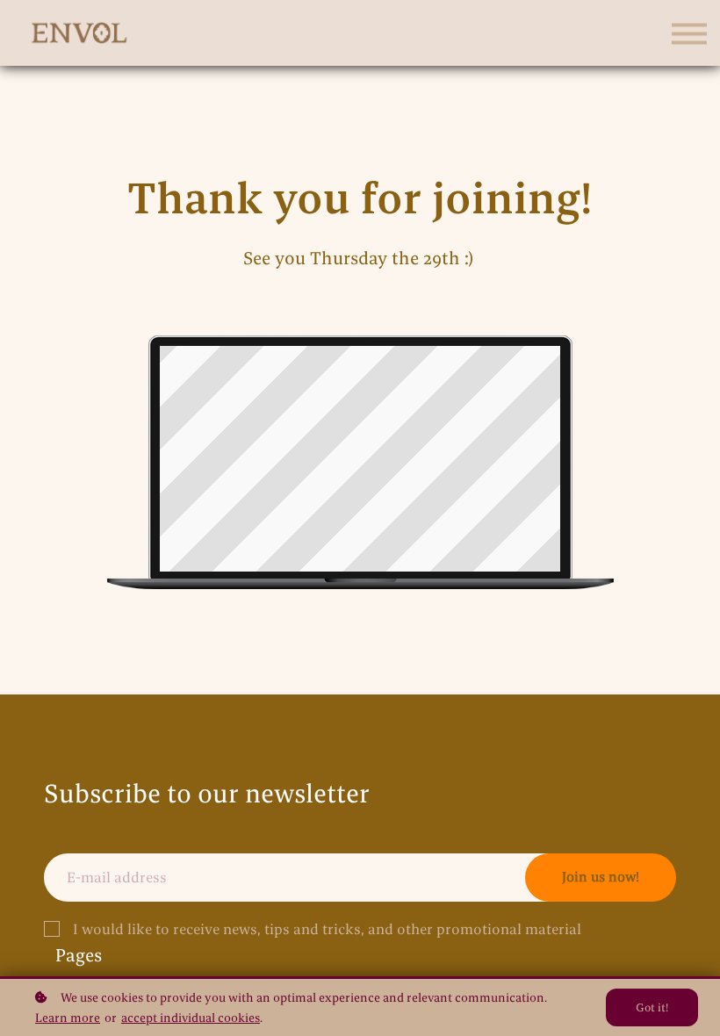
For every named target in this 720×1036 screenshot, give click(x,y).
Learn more (67, 1017)
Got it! (652, 1007)
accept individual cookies (190, 1017)
